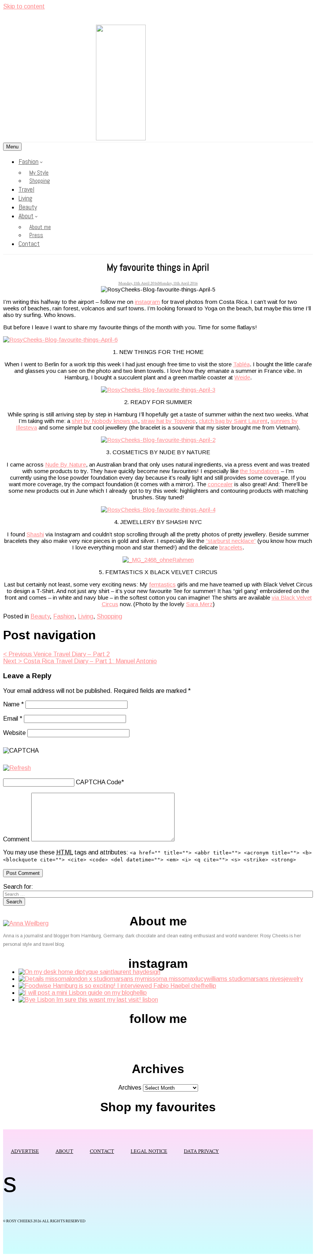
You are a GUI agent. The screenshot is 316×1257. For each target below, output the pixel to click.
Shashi (35, 534)
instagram (147, 301)
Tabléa (241, 364)
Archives (129, 1087)
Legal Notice (149, 1151)
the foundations (259, 471)
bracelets (230, 547)
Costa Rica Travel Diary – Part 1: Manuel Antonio (80, 661)
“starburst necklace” (231, 541)
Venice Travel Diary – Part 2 (56, 654)
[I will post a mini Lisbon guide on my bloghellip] (82, 992)
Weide (242, 377)
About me (40, 227)
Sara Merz (199, 604)
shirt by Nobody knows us (105, 421)
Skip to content (24, 6)
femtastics (162, 584)
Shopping (39, 181)
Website (14, 733)
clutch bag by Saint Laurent (233, 421)
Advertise (25, 1151)
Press (36, 235)
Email (12, 718)
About (26, 215)
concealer (220, 484)
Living (25, 198)
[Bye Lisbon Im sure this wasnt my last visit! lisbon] (88, 999)
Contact (29, 243)
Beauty (27, 206)
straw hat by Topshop (168, 421)
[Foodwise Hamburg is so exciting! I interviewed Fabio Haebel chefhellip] (117, 985)
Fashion (28, 161)
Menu (12, 147)
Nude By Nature (65, 464)
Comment (16, 839)
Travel (26, 189)
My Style (39, 172)
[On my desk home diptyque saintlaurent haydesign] (89, 972)
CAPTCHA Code (98, 782)
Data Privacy (201, 1151)
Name (13, 704)
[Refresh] (17, 768)
